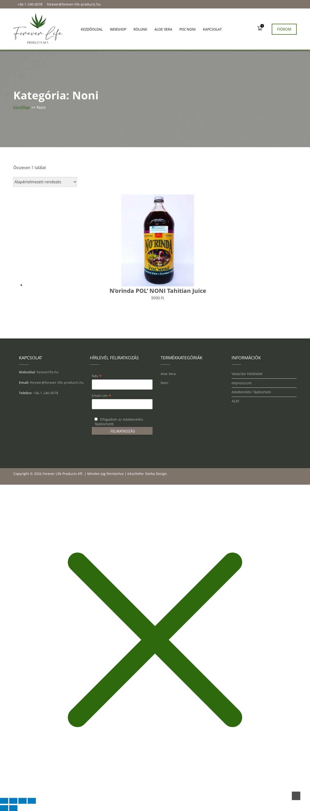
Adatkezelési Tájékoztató (251, 392)
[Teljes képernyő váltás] (13, 801)
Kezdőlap (21, 107)
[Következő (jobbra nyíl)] (13, 808)
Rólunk (140, 29)
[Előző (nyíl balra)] (4, 808)
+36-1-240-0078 (29, 4)
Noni (164, 382)
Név (97, 376)
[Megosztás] (22, 801)
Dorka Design (156, 473)
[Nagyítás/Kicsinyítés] (4, 801)
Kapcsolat (212, 29)
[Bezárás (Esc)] (32, 801)
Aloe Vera (163, 29)
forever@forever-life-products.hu (74, 4)
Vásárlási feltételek (247, 374)
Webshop (118, 29)
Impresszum (242, 383)
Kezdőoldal (92, 29)
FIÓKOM (284, 29)
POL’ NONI (187, 29)
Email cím (101, 395)
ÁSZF (235, 401)
